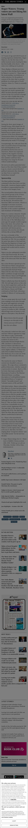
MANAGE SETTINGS (14, 825)
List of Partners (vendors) (7, 817)
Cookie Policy (13, 799)
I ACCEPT (14, 821)
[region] (14, 803)
